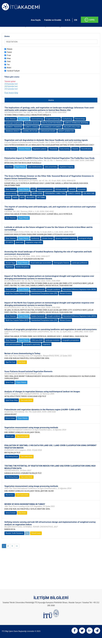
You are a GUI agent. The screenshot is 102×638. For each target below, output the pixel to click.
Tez (8, 64)
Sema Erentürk (11, 513)
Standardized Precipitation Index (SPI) (44, 293)
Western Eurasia (65, 293)
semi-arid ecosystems (13, 344)
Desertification (86, 149)
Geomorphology (37, 119)
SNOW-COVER (37, 193)
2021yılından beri (11, 89)
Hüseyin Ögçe (10, 263)
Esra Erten (9, 167)
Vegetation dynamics (32, 123)
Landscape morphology (14, 123)
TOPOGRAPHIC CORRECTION (55, 193)
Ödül (9, 61)
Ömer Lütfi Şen (11, 289)
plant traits (19, 242)
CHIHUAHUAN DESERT (48, 131)
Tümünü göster (10, 81)
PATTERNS (41, 197)
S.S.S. (68, 20)
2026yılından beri (11, 84)
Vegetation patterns (40, 149)
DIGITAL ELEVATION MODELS (52, 123)
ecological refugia (85, 238)
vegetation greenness (45, 189)
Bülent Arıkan (10, 418)
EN (75, 20)
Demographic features (61, 263)
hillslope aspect (61, 189)
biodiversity (35, 238)
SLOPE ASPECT (24, 193)
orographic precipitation (70, 340)
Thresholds (53, 149)
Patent (9, 52)
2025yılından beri (11, 86)
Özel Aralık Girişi (11, 93)
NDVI (33, 189)
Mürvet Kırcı (10, 495)
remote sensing (11, 193)
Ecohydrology (67, 119)
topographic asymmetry (32, 344)
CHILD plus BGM (37, 340)
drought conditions (53, 289)
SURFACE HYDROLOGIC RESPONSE (76, 123)
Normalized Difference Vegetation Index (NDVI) (79, 289)
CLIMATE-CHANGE (31, 127)
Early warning (65, 149)
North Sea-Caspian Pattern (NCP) (17, 293)
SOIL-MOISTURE (88, 193)
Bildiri (9, 67)
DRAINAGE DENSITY (13, 131)
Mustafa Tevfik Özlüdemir (14, 533)
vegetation (46, 344)
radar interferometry (35, 167)
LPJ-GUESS (9, 242)
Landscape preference (79, 263)
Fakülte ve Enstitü (52, 20)
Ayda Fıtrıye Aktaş (12, 400)
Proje (9, 55)
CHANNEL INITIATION (30, 131)
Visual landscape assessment (40, 263)
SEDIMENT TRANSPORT (14, 127)
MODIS (8, 197)
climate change (47, 238)
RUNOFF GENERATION (66, 131)
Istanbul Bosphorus (22, 267)
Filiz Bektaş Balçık (12, 456)
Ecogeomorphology (53, 119)
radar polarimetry (51, 167)
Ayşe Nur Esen (10, 362)
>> (17, 546)
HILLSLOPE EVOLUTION (72, 127)
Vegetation (9, 267)
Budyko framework (37, 289)
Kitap (9, 58)
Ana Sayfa (36, 20)
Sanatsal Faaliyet (13, 71)
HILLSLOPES (30, 197)
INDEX (15, 197)
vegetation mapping (66, 167)
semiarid (72, 189)
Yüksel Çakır (10, 436)
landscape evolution (52, 340)
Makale (9, 49)
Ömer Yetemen (11, 119)
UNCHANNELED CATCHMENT (51, 127)
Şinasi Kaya (10, 382)
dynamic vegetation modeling (65, 238)
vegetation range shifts (34, 242)
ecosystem (82, 189)
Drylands (75, 149)
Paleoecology (80, 119)
